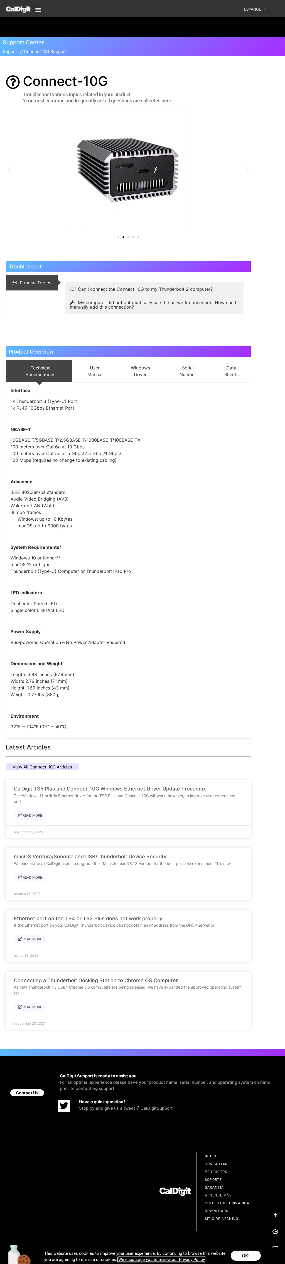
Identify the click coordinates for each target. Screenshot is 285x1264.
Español (252, 9)
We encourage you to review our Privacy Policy (161, 1259)
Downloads (217, 1211)
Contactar (216, 1164)
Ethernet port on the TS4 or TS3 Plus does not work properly (88, 918)
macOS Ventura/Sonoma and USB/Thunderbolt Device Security (90, 856)
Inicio (211, 1156)
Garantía (214, 1187)
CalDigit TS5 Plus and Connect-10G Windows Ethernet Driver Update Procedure (110, 789)
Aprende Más (218, 1195)
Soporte (213, 1180)
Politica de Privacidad (228, 1203)
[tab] (32, 282)
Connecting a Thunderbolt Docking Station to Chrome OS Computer (96, 980)
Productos (216, 1172)
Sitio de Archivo (222, 1219)
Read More (32, 815)
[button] (38, 9)
